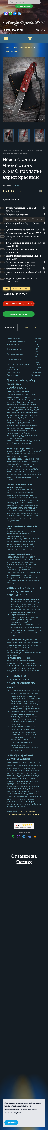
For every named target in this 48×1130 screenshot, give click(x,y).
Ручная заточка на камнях (23, 229)
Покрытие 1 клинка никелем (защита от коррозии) (21, 264)
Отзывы (24, 327)
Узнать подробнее (13, 1112)
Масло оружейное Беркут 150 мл (22, 225)
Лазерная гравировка (17, 214)
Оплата (36, 327)
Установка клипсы (19, 268)
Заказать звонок (24, 6)
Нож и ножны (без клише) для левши (21, 251)
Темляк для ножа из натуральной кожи (23, 257)
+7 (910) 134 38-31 (13, 30)
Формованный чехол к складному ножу (23, 244)
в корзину (16, 304)
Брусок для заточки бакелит (23, 233)
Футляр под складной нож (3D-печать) (21, 209)
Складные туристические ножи (24, 814)
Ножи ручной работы (23, 47)
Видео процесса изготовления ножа (21, 280)
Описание (10, 328)
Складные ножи (10, 51)
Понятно (11, 1122)
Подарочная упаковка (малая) (23, 273)
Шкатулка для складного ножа (22, 238)
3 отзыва (23, 191)
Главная (6, 47)
